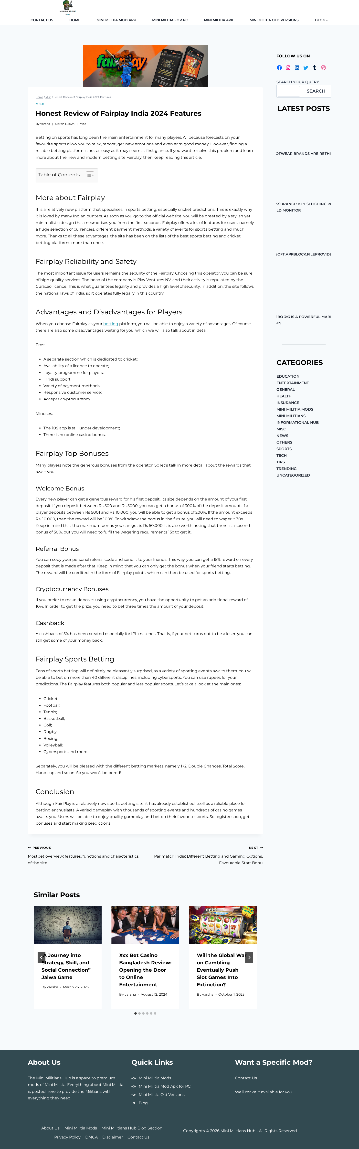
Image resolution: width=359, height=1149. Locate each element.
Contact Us (42, 20)
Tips (280, 462)
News (282, 435)
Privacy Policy (67, 1137)
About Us (50, 1128)
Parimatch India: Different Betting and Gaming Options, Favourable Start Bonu (208, 855)
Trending (286, 468)
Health (284, 396)
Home (74, 20)
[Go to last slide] (41, 957)
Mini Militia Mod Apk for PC (165, 1086)
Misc (40, 104)
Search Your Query (297, 82)
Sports (284, 449)
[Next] (249, 957)
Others (284, 442)
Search (316, 91)
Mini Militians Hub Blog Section (132, 1128)
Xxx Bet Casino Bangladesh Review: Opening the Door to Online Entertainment (145, 970)
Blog (143, 1103)
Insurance (287, 402)
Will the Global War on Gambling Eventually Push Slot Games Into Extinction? (222, 970)
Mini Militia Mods (294, 409)
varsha (45, 124)
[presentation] (68, 925)
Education (287, 376)
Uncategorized (293, 475)
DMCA (91, 1137)
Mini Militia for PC (170, 20)
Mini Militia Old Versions (274, 20)
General (285, 389)
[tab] (135, 1013)
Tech (281, 455)
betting (110, 323)
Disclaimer (112, 1137)
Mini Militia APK (218, 20)
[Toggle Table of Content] (87, 175)
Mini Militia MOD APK (116, 20)
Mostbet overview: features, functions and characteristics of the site (83, 855)
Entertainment (292, 383)
